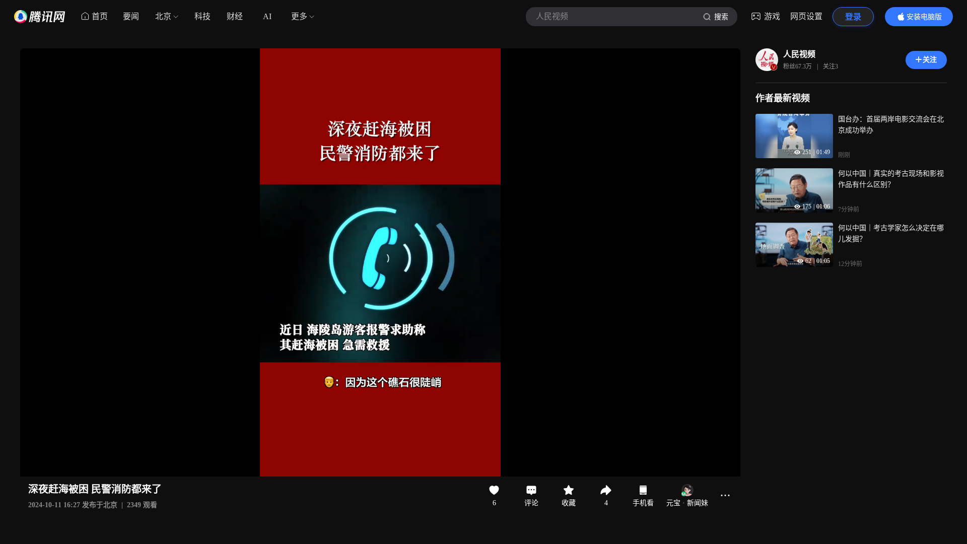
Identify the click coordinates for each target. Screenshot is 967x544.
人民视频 (799, 54)
